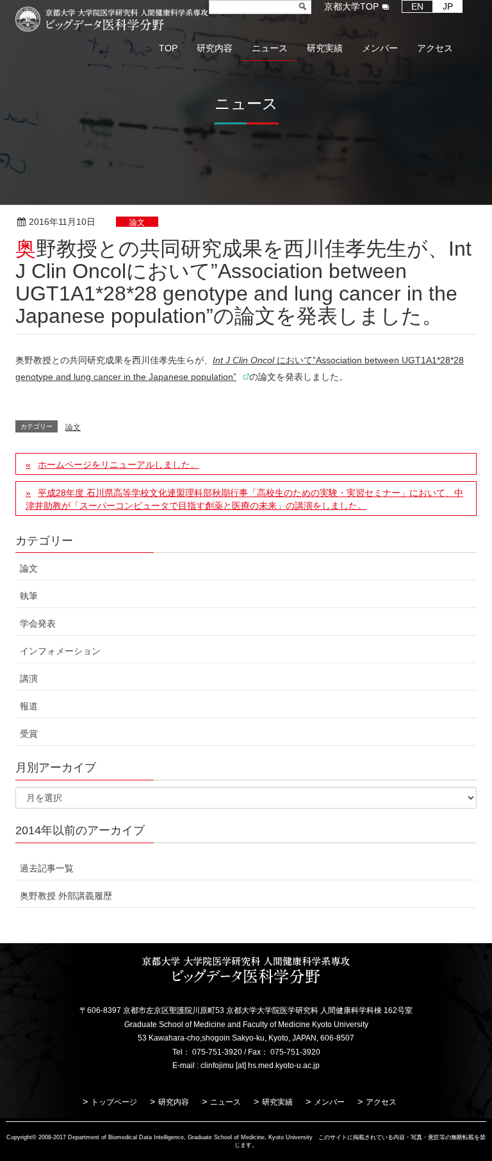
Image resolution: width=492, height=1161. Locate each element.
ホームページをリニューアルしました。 (118, 464)
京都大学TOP (351, 6)
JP (448, 6)
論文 (137, 222)
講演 (29, 678)
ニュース (225, 1102)
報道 (29, 706)
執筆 (29, 596)
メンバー (329, 1102)
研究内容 (173, 1102)
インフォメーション (60, 651)
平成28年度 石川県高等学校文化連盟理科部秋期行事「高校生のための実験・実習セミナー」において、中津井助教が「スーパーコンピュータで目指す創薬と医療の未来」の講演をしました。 (244, 499)
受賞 (29, 734)
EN (417, 6)
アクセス (381, 1102)
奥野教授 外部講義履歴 (66, 896)
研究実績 (277, 1102)
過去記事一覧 (47, 868)
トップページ (114, 1102)
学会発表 (38, 623)
